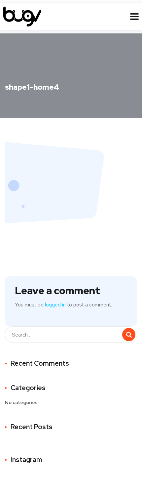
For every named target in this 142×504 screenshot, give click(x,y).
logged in (55, 304)
